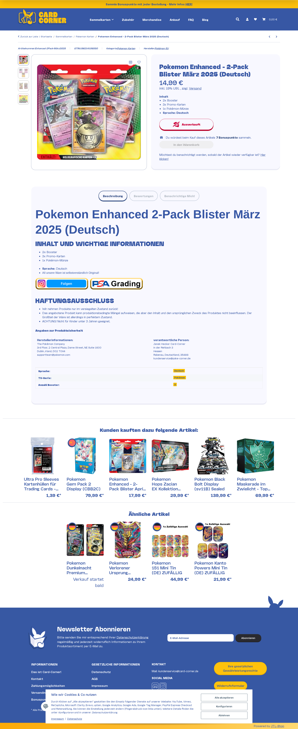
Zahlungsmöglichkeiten (48, 685)
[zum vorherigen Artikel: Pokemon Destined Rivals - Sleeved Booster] (269, 36)
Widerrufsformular (230, 685)
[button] (247, 19)
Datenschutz (101, 672)
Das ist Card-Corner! (46, 672)
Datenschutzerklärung (132, 637)
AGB (95, 678)
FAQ (191, 19)
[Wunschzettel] (255, 19)
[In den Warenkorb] (20, 45)
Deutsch (179, 370)
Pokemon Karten (126, 48)
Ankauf (175, 19)
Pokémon (179, 377)
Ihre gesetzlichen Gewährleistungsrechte (240, 668)
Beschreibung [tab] (113, 195)
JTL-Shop (277, 725)
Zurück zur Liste (29, 36)
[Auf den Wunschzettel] (139, 62)
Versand (195, 88)
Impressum (100, 685)
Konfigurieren (224, 706)
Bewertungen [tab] (143, 195)
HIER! (188, 4)
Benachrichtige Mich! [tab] (179, 195)
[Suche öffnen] (238, 19)
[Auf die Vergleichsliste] (130, 62)
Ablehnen (224, 715)
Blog (205, 19)
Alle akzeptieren (224, 697)
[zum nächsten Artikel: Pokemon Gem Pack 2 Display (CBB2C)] (276, 36)
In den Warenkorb (186, 144)
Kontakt (37, 678)
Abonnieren (248, 637)
